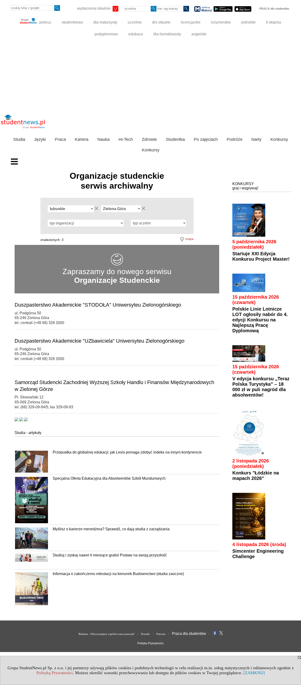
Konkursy (279, 139)
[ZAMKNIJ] (254, 672)
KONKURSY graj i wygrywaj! (245, 186)
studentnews (72, 22)
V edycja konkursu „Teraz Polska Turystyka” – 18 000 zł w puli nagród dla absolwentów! (260, 386)
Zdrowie (149, 139)
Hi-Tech (126, 139)
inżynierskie (221, 22)
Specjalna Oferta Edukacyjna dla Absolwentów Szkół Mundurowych (109, 478)
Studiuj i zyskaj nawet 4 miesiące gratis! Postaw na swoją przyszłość (110, 555)
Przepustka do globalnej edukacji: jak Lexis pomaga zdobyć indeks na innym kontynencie (127, 452)
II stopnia (273, 22)
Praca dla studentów (189, 634)
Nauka (103, 139)
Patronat (160, 633)
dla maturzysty (105, 22)
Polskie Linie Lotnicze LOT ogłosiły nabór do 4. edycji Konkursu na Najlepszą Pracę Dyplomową (260, 319)
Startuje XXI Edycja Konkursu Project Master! (261, 256)
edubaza (135, 34)
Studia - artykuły (28, 433)
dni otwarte (161, 22)
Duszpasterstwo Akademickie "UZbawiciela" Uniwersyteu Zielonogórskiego (99, 341)
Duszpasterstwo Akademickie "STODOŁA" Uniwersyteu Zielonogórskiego (98, 305)
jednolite (248, 22)
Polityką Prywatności (54, 672)
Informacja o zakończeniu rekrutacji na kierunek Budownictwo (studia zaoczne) (118, 574)
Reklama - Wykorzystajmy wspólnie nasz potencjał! (107, 633)
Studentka (175, 139)
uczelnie (135, 22)
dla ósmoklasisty (167, 34)
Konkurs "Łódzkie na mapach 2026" (255, 475)
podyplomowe (106, 34)
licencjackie (191, 22)
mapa (189, 239)
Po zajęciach (206, 139)
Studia (19, 139)
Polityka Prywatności (150, 643)
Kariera (81, 139)
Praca (60, 139)
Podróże (234, 139)
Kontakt (145, 633)
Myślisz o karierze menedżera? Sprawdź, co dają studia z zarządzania (111, 529)
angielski (198, 34)
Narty (256, 139)
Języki (40, 139)
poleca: (44, 22)
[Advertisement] (150, 75)
